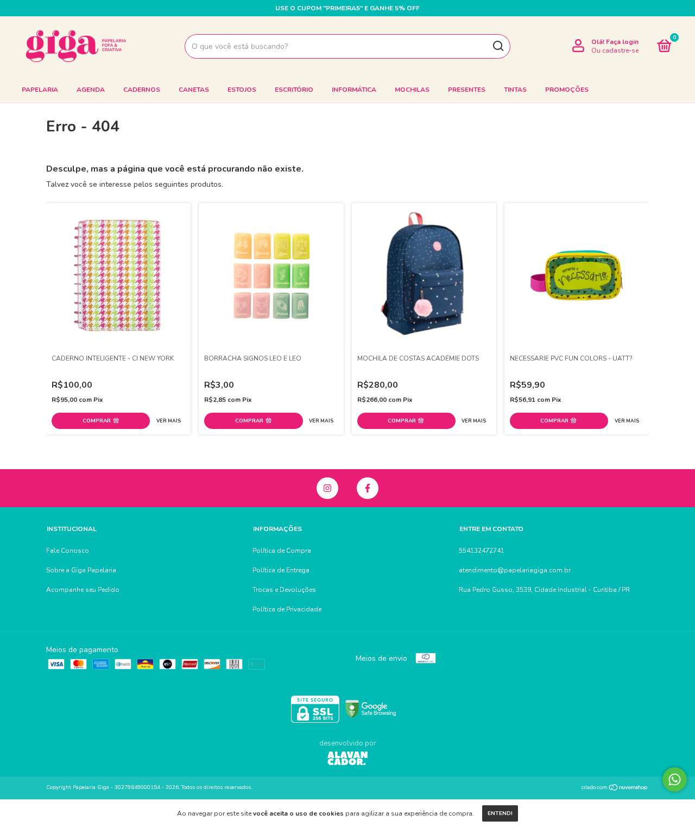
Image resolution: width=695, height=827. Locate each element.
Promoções (567, 89)
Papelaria (40, 89)
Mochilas (412, 89)
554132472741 (481, 550)
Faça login (622, 41)
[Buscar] (498, 46)
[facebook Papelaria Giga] (367, 488)
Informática (354, 89)
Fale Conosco (67, 550)
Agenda (91, 89)
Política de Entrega (280, 570)
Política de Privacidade (286, 609)
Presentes (466, 89)
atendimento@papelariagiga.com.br (515, 570)
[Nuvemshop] (615, 789)
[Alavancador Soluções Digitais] (347, 760)
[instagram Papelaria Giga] (327, 488)
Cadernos (141, 89)
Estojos (242, 89)
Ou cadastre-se (615, 50)
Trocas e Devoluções (284, 589)
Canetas (194, 89)
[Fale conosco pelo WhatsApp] (674, 779)
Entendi (500, 813)
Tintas (515, 89)
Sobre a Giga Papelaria (81, 570)
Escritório (294, 89)
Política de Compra (281, 550)
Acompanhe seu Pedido (82, 589)
